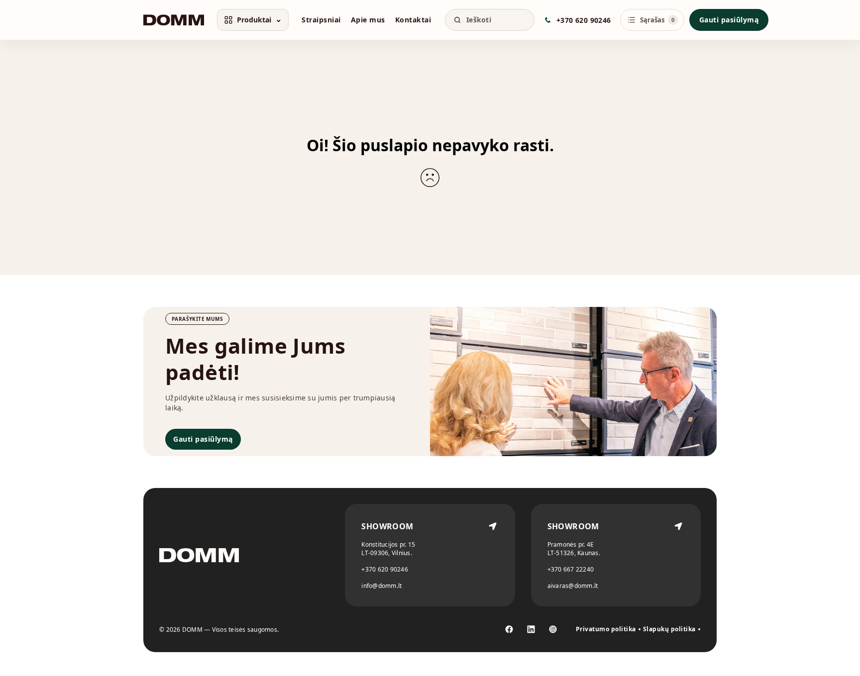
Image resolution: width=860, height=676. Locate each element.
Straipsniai (321, 19)
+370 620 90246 (384, 569)
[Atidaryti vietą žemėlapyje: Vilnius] (493, 555)
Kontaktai (413, 19)
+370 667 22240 (570, 569)
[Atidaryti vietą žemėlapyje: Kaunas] (678, 555)
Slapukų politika (669, 629)
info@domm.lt (381, 585)
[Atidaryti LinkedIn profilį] (531, 629)
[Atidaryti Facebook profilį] (509, 629)
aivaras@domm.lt (572, 585)
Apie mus (368, 19)
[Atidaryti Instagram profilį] (553, 629)
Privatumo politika (606, 629)
